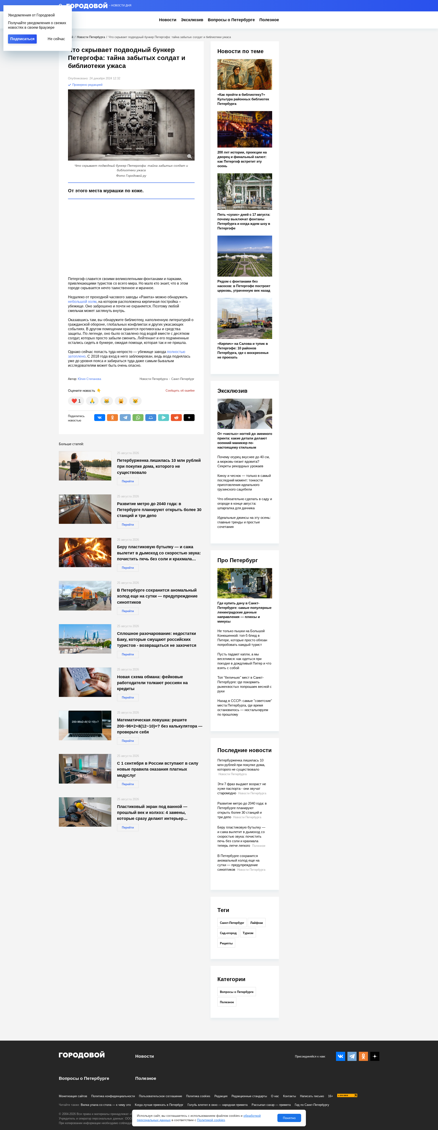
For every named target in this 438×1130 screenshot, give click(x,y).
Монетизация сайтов (73, 1096)
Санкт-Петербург (232, 923)
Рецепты (226, 943)
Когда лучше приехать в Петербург (159, 1105)
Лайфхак (256, 923)
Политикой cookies (211, 1120)
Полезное (269, 20)
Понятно (289, 1118)
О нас (275, 1096)
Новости (167, 20)
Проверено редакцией (86, 84)
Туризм (248, 933)
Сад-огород (228, 933)
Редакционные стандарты (249, 1096)
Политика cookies (198, 1096)
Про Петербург (237, 560)
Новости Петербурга (91, 37)
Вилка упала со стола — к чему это (106, 1105)
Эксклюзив (192, 20)
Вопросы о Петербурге (231, 20)
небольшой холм (82, 302)
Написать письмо (312, 1096)
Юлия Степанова (89, 379)
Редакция (220, 1096)
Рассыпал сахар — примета (271, 1105)
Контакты (289, 1096)
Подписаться (22, 39)
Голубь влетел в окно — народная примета (218, 1105)
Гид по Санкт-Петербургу (312, 1105)
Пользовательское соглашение (160, 1096)
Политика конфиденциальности (113, 1096)
